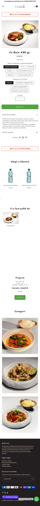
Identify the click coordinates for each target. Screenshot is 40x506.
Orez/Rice (9, 82)
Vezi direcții (20, 297)
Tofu (22, 66)
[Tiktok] (7, 493)
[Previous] (6, 180)
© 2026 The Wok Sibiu (7, 500)
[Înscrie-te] (32, 478)
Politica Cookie (6, 464)
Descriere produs (9, 115)
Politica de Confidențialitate (9, 462)
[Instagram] (5, 493)
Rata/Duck (11, 75)
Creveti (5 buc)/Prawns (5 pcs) (24, 71)
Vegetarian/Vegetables (11, 66)
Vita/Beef (9, 71)
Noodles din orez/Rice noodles (20, 91)
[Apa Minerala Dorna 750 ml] (29, 176)
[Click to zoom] (35, 23)
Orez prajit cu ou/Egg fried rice (24, 82)
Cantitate (20, 95)
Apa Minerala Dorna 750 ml (29, 185)
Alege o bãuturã (20, 161)
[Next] (34, 180)
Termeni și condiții (6, 461)
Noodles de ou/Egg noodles (19, 86)
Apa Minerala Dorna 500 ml (11, 185)
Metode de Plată (6, 466)
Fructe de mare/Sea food (24, 75)
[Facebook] (2, 493)
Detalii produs (8, 132)
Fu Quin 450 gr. (11, 225)
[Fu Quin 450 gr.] (11, 218)
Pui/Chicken (31, 66)
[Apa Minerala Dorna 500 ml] (11, 176)
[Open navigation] (3, 6)
